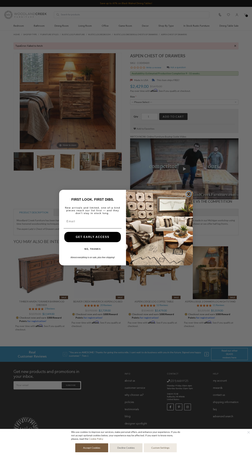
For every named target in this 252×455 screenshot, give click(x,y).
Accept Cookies (91, 447)
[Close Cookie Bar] (249, 432)
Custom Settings (160, 447)
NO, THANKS (93, 249)
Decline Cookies (126, 447)
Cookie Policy (96, 438)
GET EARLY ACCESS (92, 236)
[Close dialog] (188, 194)
